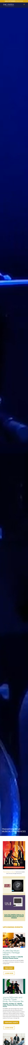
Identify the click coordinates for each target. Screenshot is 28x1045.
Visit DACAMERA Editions (13, 915)
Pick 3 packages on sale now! (9, 872)
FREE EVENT (9, 968)
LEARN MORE (9, 973)
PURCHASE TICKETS (11, 1022)
